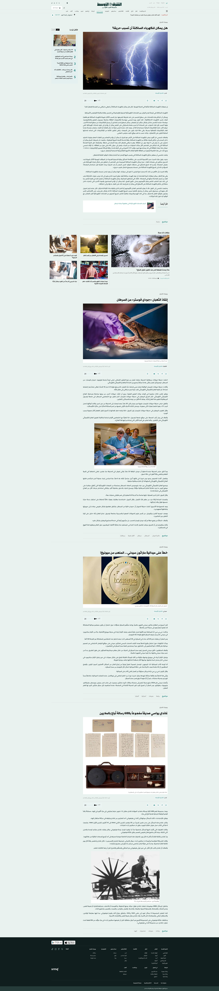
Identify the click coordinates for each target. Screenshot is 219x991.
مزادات (158, 931)
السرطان (146, 536)
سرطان (139, 536)
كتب (126, 953)
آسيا (156, 958)
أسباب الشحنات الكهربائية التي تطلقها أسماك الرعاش (130, 204)
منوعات (151, 696)
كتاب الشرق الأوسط (143, 958)
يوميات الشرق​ (100, 11)
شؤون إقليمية (165, 963)
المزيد (67, 11)
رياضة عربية (165, 974)
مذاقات (94, 953)
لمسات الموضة (93, 958)
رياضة (158, 696)
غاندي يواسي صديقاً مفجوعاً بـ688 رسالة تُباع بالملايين (133, 713)
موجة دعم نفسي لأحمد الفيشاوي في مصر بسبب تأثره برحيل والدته (64, 57)
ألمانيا (137, 696)
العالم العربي (165, 953)
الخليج (165, 955)
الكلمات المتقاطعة (123, 971)
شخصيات (143, 931)
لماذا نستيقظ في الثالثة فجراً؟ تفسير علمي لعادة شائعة (65, 64)
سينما (125, 958)
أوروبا (156, 955)
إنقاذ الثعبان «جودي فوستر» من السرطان (149, 15)
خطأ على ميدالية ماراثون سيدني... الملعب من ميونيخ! (134, 553)
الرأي (132, 11)
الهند (135, 931)
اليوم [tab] (58, 29)
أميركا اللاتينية (154, 963)
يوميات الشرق (163, 22)
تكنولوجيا (107, 11)
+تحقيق (155, 976)
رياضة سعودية (165, 971)
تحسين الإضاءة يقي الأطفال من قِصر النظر (95, 256)
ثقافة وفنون (120, 11)
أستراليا (144, 696)
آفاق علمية (131, 536)
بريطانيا (122, 536)
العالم (136, 11)
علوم (115, 955)
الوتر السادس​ (124, 955)
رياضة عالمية (165, 976)
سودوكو (125, 974)
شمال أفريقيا (163, 958)
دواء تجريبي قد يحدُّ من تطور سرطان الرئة (65, 281)
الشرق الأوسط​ (143, 11)
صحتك (114, 953)
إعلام (126, 960)
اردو (154, 3)
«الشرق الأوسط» (159, 93)
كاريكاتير (145, 955)
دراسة (158, 222)
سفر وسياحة (93, 955)
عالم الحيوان (156, 536)
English (163, 3)
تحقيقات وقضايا (154, 974)
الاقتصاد (127, 11)
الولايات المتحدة (154, 953)
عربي (167, 3)
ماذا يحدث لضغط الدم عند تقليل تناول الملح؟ (152, 270)
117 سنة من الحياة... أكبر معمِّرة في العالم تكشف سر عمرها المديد (63, 51)
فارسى (150, 3)
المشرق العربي (163, 960)
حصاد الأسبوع (154, 971)
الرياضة (93, 11)
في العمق (87, 11)
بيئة (115, 958)
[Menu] (167, 11)
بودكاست (77, 11)
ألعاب (71, 11)
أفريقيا (156, 960)
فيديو (82, 11)
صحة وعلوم (113, 11)
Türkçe (158, 3)
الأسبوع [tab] (53, 29)
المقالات (145, 953)
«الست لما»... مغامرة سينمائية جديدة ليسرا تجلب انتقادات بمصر (64, 77)
